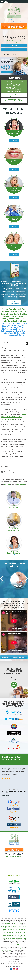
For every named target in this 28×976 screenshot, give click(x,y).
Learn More (14, 140)
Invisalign (14, 936)
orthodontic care (17, 923)
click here (7, 484)
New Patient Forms (14, 49)
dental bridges (10, 933)
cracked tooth (5, 938)
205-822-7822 (14, 38)
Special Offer (14, 45)
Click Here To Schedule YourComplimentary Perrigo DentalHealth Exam (14, 101)
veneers (4, 933)
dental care (8, 923)
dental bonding (21, 932)
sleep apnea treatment (20, 929)
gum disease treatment (21, 926)
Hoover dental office (22, 939)
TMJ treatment (20, 927)
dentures (17, 935)
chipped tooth (13, 938)
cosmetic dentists (9, 942)
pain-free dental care (6, 930)
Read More (5, 795)
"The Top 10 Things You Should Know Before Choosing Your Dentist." (13, 417)
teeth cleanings (11, 926)
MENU (6, 2)
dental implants (18, 933)
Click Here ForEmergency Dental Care (14, 95)
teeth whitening (13, 932)
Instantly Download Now (14, 302)
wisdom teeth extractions (9, 927)
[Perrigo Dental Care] (14, 21)
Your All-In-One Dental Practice (14, 54)
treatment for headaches (8, 929)
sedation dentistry (16, 930)
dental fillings (10, 935)
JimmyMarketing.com (17, 966)
